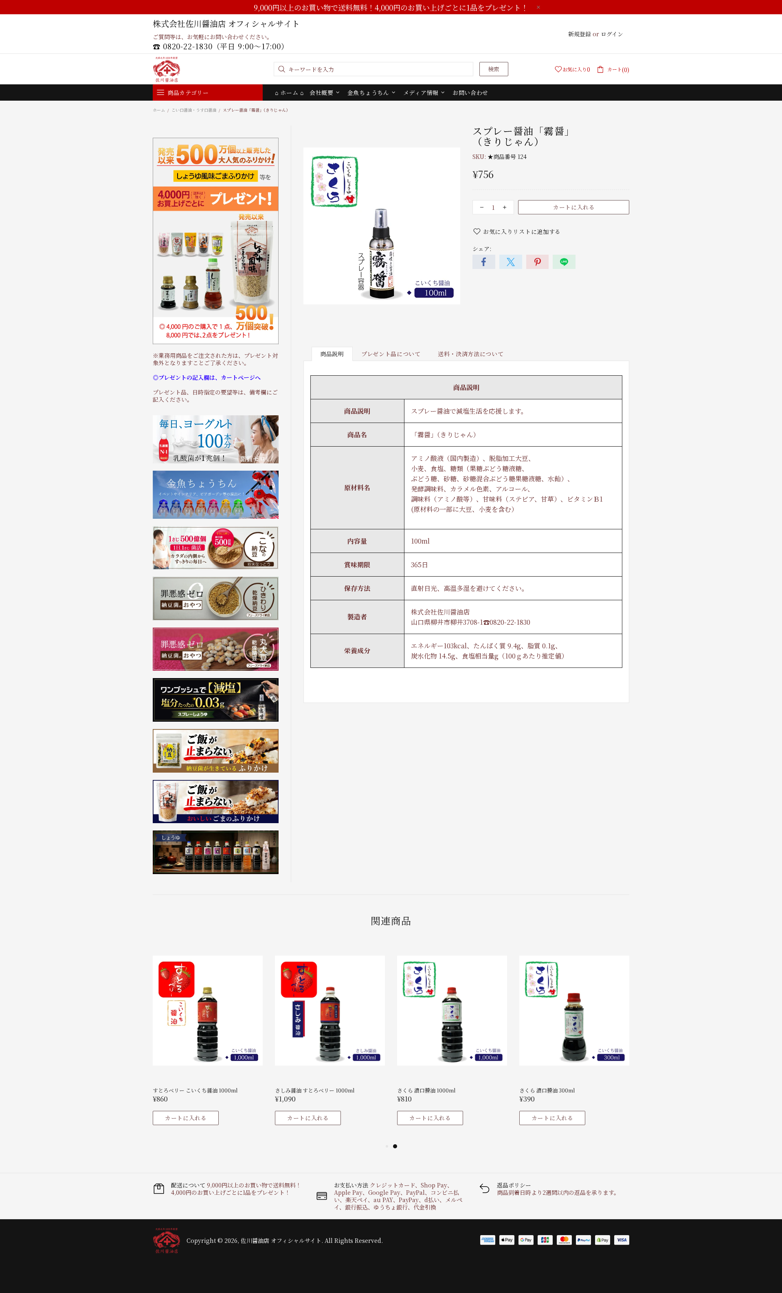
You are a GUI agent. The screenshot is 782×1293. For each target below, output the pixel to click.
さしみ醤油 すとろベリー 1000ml (315, 1090)
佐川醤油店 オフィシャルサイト (166, 69)
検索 (494, 69)
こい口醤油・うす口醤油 (193, 110)
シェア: (481, 248)
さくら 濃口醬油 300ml (547, 1090)
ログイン (612, 33)
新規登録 (579, 33)
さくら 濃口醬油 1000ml (426, 1090)
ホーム (159, 110)
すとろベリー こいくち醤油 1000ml (195, 1090)
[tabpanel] (208, 1041)
